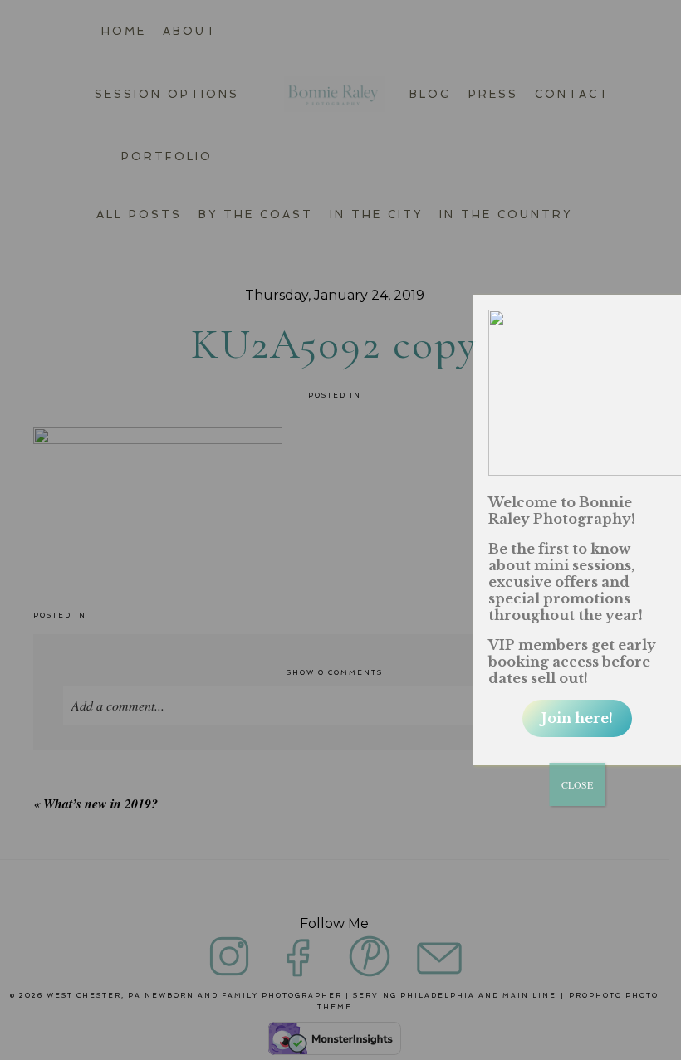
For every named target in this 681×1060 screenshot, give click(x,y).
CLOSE (577, 784)
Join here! (577, 718)
